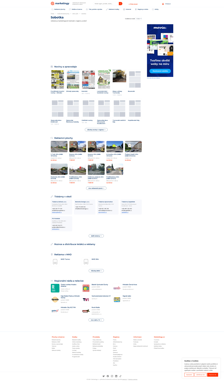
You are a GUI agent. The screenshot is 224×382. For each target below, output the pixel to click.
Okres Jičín (75, 13)
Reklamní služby (113, 9)
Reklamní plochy (59, 9)
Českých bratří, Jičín (131, 155)
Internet (128, 9)
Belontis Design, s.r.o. (82, 202)
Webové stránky (56, 350)
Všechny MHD (95, 271)
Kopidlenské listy (133, 120)
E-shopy (74, 350)
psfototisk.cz (55, 229)
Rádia (53, 348)
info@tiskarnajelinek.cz (58, 210)
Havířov (115, 365)
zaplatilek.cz (125, 212)
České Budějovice (117, 354)
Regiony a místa (142, 9)
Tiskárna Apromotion (105, 202)
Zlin (114, 363)
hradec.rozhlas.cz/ (65, 289)
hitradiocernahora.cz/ (128, 289)
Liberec (115, 350)
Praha (114, 340)
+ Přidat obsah (133, 4)
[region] (201, 368)
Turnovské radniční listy (119, 121)
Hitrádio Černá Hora (130, 284)
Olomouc (115, 352)
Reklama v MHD (56, 342)
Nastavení (189, 375)
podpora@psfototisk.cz (58, 227)
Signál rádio (127, 296)
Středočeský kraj (117, 342)
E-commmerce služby (77, 354)
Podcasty (135, 342)
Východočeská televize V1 (101, 296)
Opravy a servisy (132, 379)
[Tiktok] (120, 376)
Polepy (94, 348)
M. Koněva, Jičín (113, 155)
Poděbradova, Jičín (75, 177)
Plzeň (114, 348)
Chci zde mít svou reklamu (153, 78)
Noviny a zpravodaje (57, 344)
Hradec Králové (117, 356)
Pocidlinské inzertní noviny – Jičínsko (57, 92)
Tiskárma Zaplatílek (128, 202)
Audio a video (75, 346)
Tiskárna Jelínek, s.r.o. (59, 202)
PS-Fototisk (56, 218)
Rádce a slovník (137, 340)
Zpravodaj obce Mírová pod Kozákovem (102, 121)
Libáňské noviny (87, 120)
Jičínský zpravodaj (72, 91)
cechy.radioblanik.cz (97, 289)
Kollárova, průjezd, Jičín (96, 177)
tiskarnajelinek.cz (57, 212)
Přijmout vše (212, 375)
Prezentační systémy (98, 342)
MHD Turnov (65, 259)
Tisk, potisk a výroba (95, 9)
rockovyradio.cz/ (96, 312)
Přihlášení (168, 4)
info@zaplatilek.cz (127, 210)
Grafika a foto (76, 344)
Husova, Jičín (75, 155)
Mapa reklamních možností (140, 346)
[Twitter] (104, 376)
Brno (114, 344)
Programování (76, 356)
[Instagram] (112, 376)
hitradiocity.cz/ (64, 312)
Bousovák (131, 91)
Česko (52, 13)
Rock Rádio (96, 307)
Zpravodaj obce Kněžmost (56, 121)
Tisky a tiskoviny (97, 340)
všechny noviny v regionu (95, 130)
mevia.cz (124, 379)
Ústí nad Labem (117, 359)
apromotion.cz (102, 212)
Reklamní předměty (98, 346)
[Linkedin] (116, 376)
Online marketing (76, 342)
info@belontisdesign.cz (81, 209)
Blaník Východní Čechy (100, 284)
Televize (54, 346)
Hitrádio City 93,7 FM (68, 307)
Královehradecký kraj (63, 13)
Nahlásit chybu (158, 346)
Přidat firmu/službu (159, 348)
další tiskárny (95, 236)
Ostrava (115, 346)
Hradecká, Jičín (58, 177)
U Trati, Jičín (57, 155)
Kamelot (84, 91)
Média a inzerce (76, 9)
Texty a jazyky (76, 348)
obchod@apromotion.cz (105, 210)
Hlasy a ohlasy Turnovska (117, 92)
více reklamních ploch (95, 188)
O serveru (156, 340)
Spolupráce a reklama (160, 344)
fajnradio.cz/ (64, 302)
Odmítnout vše (200, 375)
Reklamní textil (96, 344)
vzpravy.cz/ (94, 298)
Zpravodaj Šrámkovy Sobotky (72, 121)
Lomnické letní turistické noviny (102, 92)
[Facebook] (108, 376)
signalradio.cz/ (126, 300)
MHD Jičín (95, 259)
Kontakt (156, 342)
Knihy (156, 9)
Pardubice (115, 361)
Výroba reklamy (97, 350)
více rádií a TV (95, 320)
